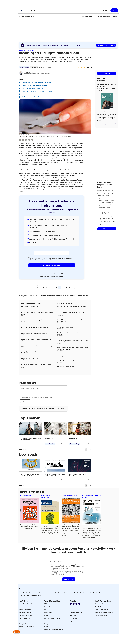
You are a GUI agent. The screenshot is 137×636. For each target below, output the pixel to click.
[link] (21, 16)
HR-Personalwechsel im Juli (29, 306)
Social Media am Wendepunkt (66, 361)
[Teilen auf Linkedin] (31, 140)
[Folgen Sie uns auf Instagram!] (76, 604)
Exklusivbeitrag (24, 67)
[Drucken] (88, 67)
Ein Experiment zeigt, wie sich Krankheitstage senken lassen (37, 313)
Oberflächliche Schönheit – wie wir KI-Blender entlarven (70, 313)
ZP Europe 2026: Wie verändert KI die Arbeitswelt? (72, 306)
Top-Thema (34, 67)
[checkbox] (29, 258)
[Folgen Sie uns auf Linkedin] (71, 604)
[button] (114, 10)
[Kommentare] (91, 67)
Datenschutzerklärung (63, 258)
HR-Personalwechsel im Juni (29, 358)
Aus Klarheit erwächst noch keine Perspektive (70, 355)
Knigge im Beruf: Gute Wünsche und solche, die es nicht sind (36, 365)
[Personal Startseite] (23, 10)
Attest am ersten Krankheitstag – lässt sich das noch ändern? (36, 320)
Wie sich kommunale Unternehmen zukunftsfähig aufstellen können (72, 320)
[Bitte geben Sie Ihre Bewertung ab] (84, 67)
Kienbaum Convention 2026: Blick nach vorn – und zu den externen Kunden (72, 348)
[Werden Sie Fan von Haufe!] (79, 604)
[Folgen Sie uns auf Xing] (74, 604)
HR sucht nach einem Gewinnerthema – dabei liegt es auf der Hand (72, 341)
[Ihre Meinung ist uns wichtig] (16, 631)
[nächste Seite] (73, 288)
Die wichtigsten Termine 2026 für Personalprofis (35, 327)
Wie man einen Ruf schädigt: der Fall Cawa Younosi (36, 345)
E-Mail (35, 249)
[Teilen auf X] (23, 140)
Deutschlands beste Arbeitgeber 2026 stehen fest (36, 339)
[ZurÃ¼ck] (86, 449)
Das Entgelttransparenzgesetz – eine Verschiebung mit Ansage (36, 351)
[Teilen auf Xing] (29, 140)
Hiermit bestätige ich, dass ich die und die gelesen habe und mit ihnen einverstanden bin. (51, 259)
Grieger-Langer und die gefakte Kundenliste (34, 333)
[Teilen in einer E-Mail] (20, 140)
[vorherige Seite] (37, 288)
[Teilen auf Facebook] (26, 140)
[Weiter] (90, 449)
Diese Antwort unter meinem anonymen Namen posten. (37, 397)
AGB (51, 258)
